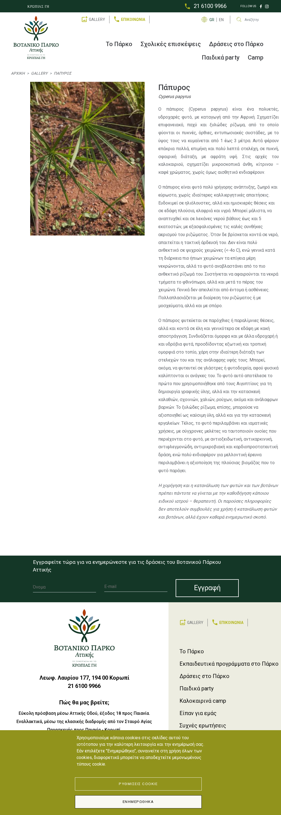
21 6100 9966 (210, 6)
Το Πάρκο (119, 44)
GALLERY (97, 19)
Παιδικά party (221, 57)
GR (211, 20)
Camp (255, 57)
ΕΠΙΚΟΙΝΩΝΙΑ (133, 19)
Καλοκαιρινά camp (202, 701)
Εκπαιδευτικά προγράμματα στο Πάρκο (229, 663)
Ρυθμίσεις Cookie (138, 784)
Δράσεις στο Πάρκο (236, 44)
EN (221, 20)
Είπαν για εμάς (198, 713)
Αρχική (18, 73)
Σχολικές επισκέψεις (170, 44)
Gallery (39, 73)
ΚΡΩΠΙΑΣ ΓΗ (38, 7)
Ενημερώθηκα (138, 801)
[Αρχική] (38, 37)
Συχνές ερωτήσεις (202, 725)
